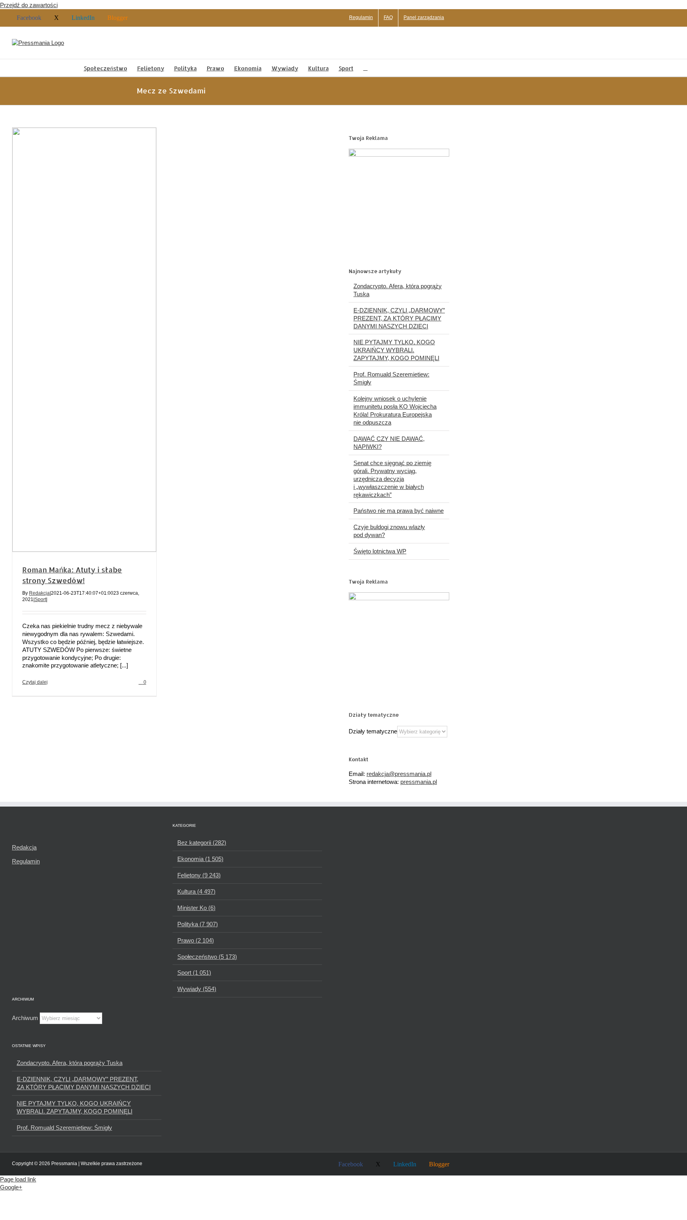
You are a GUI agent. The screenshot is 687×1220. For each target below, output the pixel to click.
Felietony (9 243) (199, 875)
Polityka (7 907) (197, 924)
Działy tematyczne (373, 731)
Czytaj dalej (35, 682)
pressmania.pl (418, 781)
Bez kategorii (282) (201, 842)
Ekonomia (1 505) (200, 858)
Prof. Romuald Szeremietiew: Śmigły (64, 1127)
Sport (40, 599)
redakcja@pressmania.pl (399, 773)
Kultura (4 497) (196, 891)
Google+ (11, 1187)
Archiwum (25, 1017)
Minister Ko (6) (196, 907)
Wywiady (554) (196, 988)
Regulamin (26, 861)
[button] (365, 67)
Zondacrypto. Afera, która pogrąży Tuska (69, 1062)
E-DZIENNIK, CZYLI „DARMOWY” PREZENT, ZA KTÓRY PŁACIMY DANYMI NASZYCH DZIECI (399, 318)
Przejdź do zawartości (29, 5)
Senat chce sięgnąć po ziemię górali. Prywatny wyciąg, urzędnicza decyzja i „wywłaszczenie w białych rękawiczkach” (392, 479)
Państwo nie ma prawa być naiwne (398, 510)
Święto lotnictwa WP (379, 551)
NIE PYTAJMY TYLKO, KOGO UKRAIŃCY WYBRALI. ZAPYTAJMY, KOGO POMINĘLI (396, 350)
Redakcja (39, 593)
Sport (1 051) (194, 972)
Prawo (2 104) (195, 940)
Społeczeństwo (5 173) (207, 956)
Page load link (18, 1179)
